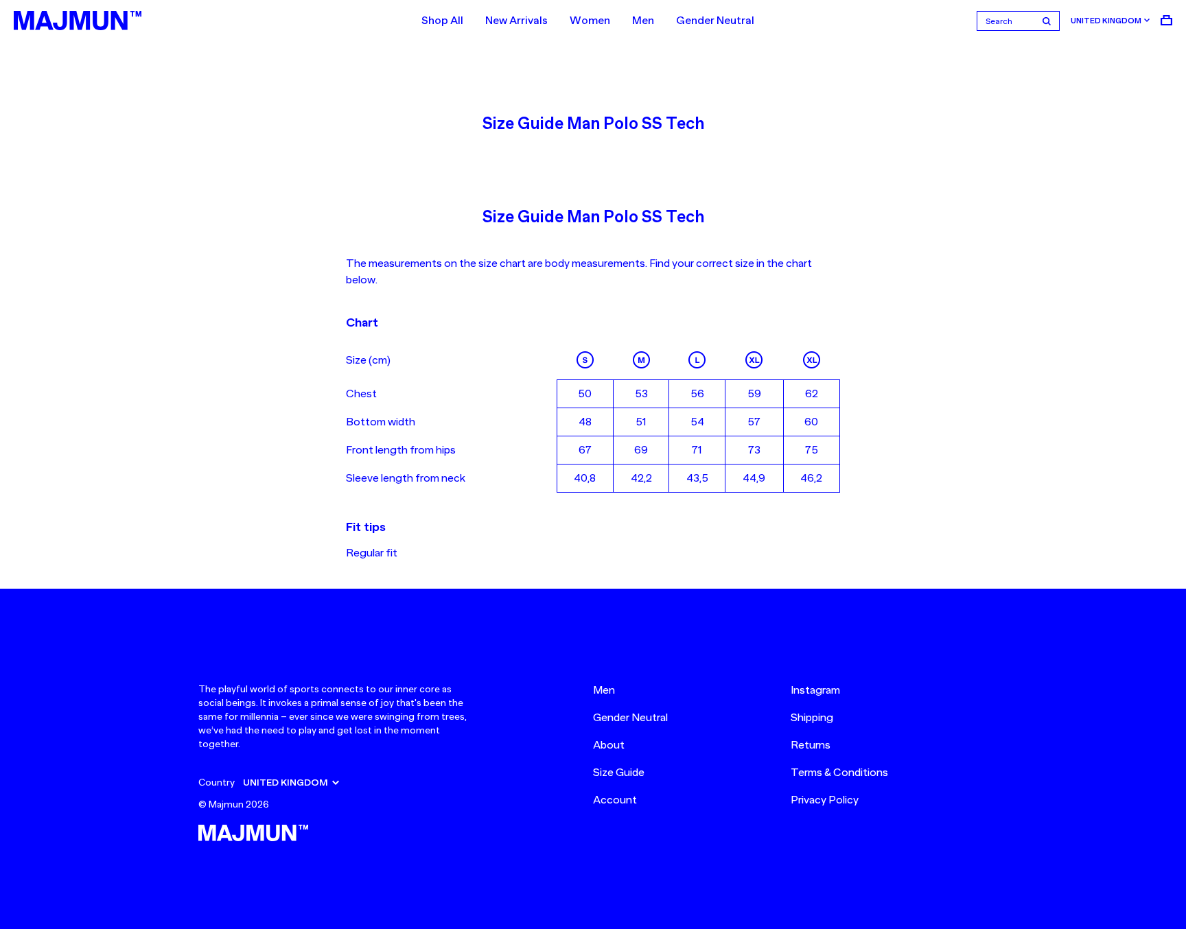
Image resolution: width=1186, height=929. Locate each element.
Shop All (442, 20)
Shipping (812, 718)
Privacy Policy (825, 800)
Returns (810, 745)
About (609, 745)
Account (615, 800)
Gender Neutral (715, 20)
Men (643, 20)
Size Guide (618, 772)
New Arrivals (516, 20)
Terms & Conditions (839, 772)
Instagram (815, 690)
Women (590, 20)
